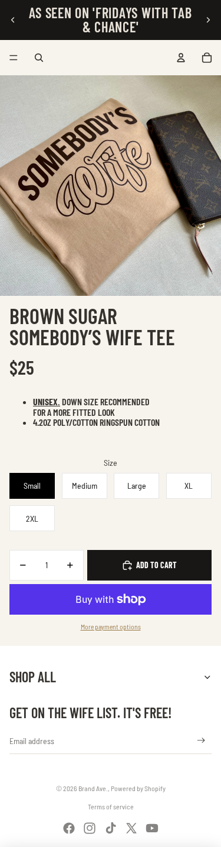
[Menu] (13, 57)
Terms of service (111, 806)
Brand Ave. (93, 788)
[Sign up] (201, 741)
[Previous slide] (13, 20)
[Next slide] (208, 20)
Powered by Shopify (138, 788)
